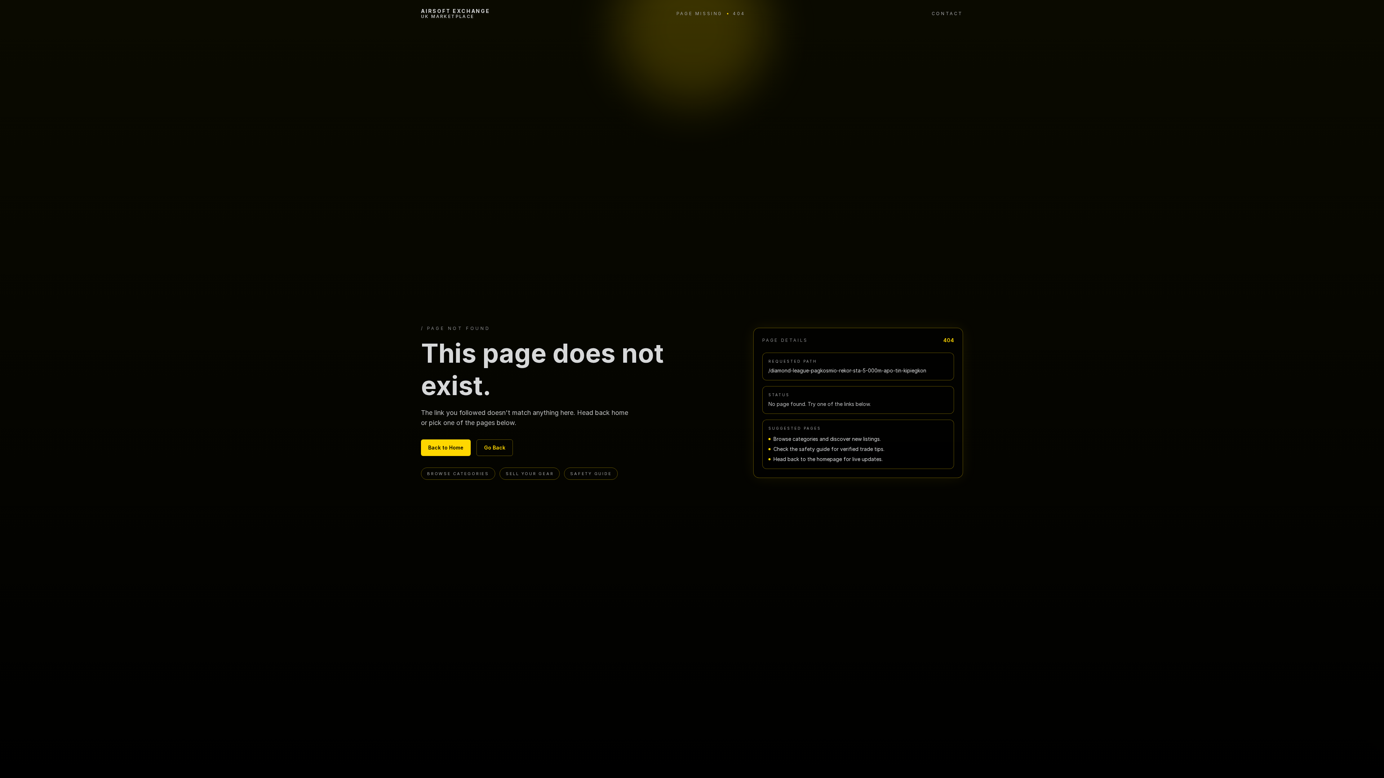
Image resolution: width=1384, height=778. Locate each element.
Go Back (494, 447)
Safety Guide (591, 473)
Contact (947, 13)
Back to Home (445, 447)
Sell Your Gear (530, 473)
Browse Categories (458, 473)
